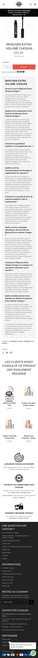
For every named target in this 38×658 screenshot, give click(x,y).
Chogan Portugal (7, 642)
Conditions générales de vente (12, 574)
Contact (4, 558)
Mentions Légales (7, 580)
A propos (5, 555)
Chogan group (6, 571)
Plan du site (6, 586)
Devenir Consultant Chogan (11, 540)
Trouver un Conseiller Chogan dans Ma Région (17, 546)
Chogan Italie (6, 639)
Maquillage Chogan (16, 341)
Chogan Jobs (6, 543)
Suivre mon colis (7, 583)
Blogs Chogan (6, 552)
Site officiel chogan (8, 568)
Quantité (6, 62)
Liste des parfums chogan (10, 532)
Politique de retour (8, 577)
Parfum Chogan (10, 651)
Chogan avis (6, 549)
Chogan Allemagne (8, 645)
